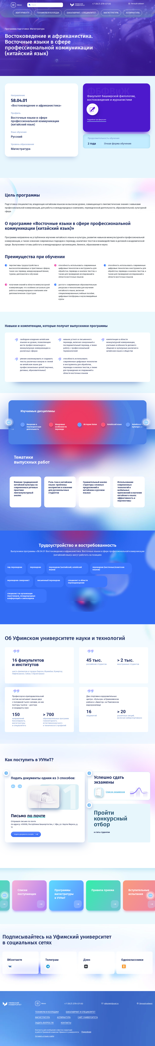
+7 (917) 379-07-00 (101, 3)
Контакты (66, 1023)
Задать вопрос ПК (44, 1023)
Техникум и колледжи (47, 1012)
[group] (22, 895)
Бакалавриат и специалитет (80, 1012)
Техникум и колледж (48, 13)
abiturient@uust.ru (111, 1003)
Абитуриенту (22, 13)
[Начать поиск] (29, 5)
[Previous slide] (8, 422)
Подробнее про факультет (96, 120)
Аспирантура (133, 13)
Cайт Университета (88, 1017)
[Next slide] (146, 422)
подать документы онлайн (24, 834)
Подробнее (86, 1032)
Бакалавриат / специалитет (81, 13)
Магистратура (111, 13)
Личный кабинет (137, 4)
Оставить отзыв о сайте (44, 1036)
